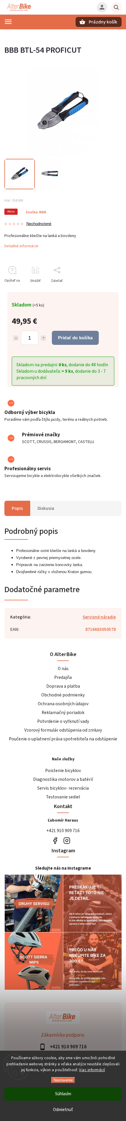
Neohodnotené (38, 224)
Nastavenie (63, 1080)
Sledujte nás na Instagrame (63, 868)
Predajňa (63, 677)
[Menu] (8, 21)
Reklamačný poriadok (63, 712)
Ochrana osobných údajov (63, 704)
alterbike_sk (66, 840)
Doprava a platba (63, 686)
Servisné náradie (99, 617)
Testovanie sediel (63, 797)
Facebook (55, 840)
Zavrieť (102, 291)
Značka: (35, 212)
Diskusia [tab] (46, 508)
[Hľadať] (116, 7)
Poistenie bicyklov (63, 770)
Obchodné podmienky (63, 695)
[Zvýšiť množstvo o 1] (43, 338)
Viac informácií (92, 1070)
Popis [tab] (17, 508)
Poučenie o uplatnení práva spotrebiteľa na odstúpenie (63, 739)
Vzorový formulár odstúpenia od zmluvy (63, 730)
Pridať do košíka (75, 337)
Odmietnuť (63, 1110)
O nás (63, 668)
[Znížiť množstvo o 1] (15, 338)
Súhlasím (63, 1094)
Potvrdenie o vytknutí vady (63, 721)
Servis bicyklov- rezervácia (63, 788)
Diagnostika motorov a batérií (63, 779)
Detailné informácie (21, 246)
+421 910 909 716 (63, 830)
